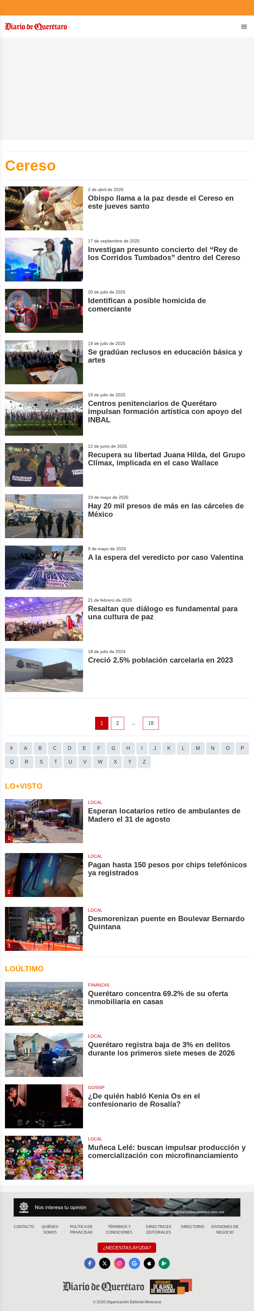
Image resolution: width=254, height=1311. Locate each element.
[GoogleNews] (134, 1263)
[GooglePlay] (164, 1263)
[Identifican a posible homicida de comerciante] (44, 311)
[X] (104, 1263)
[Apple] (149, 1263)
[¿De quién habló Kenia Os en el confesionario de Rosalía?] (44, 1106)
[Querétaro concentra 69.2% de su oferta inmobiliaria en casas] (44, 1004)
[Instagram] (119, 1263)
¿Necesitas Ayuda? (127, 1247)
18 (151, 723)
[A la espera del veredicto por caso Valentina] (44, 568)
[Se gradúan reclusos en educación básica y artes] (44, 362)
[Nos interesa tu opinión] (127, 1207)
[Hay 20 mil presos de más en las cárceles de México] (44, 516)
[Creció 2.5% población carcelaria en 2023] (44, 670)
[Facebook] (89, 1263)
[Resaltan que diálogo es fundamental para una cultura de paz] (44, 619)
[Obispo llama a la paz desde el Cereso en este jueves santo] (44, 208)
